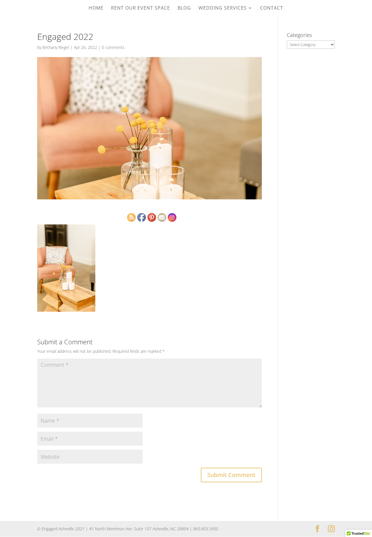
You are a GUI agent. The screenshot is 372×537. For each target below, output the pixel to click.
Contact (271, 8)
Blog (184, 8)
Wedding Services (222, 8)
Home (96, 8)
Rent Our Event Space (140, 8)
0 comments (113, 47)
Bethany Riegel (55, 47)
